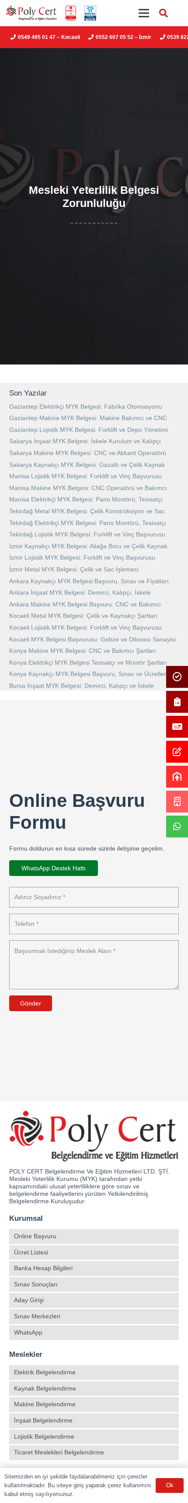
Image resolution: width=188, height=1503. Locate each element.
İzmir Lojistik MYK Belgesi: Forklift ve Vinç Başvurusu (82, 557)
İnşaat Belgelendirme (43, 1420)
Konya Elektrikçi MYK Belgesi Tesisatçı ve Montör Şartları (88, 662)
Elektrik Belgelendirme (45, 1372)
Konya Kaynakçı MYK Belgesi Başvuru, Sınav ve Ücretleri (88, 673)
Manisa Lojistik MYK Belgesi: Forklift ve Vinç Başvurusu (85, 476)
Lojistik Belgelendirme (44, 1436)
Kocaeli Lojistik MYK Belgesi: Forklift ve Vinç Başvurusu (85, 627)
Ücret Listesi (31, 1252)
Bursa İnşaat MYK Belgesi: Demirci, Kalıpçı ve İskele (81, 685)
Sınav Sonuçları (36, 1284)
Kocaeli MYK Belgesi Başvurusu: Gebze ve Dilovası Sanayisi (92, 639)
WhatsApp (28, 1332)
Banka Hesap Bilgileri (43, 1268)
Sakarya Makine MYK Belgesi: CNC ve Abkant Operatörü (87, 452)
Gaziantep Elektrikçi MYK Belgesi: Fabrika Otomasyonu (85, 406)
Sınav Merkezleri (37, 1316)
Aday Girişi (29, 1299)
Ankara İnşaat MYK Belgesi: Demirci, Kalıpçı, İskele (80, 592)
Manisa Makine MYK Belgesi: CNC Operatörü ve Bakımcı (88, 487)
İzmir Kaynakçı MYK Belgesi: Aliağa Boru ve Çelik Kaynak (88, 546)
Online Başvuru (35, 1236)
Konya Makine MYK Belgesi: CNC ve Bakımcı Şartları (82, 650)
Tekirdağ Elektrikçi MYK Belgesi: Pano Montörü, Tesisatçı (87, 522)
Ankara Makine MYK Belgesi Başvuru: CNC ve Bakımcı (85, 604)
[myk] (90, 13)
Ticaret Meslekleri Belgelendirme (59, 1452)
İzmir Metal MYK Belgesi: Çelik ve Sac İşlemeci (74, 569)
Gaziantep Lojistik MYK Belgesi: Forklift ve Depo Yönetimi (88, 429)
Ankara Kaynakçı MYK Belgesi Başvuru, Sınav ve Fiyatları (89, 581)
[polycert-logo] (31, 13)
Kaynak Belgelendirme (45, 1388)
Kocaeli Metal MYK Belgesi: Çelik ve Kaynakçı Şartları (83, 615)
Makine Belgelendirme (45, 1404)
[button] (163, 13)
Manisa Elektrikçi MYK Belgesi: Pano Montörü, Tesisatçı (86, 499)
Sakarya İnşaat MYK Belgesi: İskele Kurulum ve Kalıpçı (85, 441)
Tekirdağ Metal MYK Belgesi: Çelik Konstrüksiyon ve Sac (87, 511)
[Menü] (144, 13)
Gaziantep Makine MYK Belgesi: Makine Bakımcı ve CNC (88, 417)
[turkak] (71, 13)
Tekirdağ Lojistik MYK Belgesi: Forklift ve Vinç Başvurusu (87, 534)
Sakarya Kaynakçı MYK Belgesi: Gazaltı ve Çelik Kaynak (87, 464)
